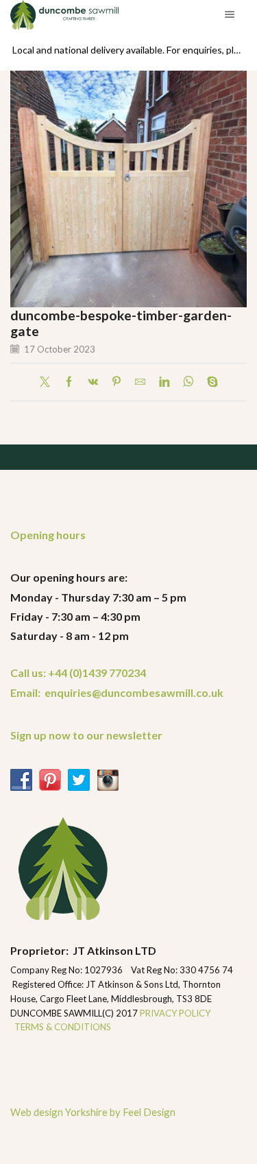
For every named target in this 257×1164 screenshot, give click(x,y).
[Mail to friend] (140, 382)
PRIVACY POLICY (176, 1013)
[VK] (93, 382)
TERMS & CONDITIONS (62, 1026)
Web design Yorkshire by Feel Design (92, 1112)
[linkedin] (164, 382)
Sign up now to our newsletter (86, 734)
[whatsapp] (188, 382)
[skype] (209, 382)
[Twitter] (48, 382)
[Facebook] (69, 382)
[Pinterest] (116, 382)
